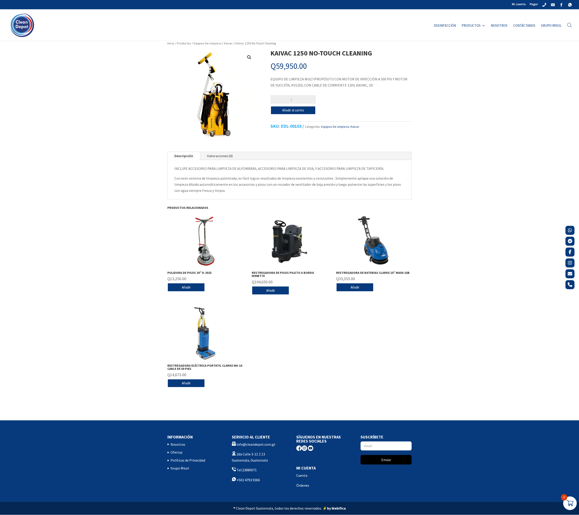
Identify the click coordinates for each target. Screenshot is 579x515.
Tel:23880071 (246, 470)
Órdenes (302, 485)
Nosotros (499, 26)
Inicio (170, 43)
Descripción (183, 156)
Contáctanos (524, 26)
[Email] (569, 273)
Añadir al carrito (293, 110)
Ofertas (177, 452)
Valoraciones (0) (220, 156)
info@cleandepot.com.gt (256, 444)
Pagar (534, 4)
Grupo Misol (551, 26)
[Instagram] (569, 262)
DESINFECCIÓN (445, 26)
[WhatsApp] (569, 230)
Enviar (386, 459)
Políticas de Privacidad (188, 460)
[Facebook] (569, 252)
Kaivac (228, 43)
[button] (249, 57)
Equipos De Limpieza (207, 43)
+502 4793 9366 (248, 480)
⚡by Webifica (334, 508)
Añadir (186, 287)
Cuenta (301, 475)
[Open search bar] (569, 25)
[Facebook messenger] (569, 241)
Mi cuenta (519, 4)
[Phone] (569, 284)
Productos (471, 26)
